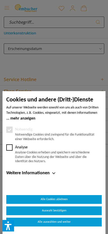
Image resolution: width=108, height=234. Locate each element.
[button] (8, 225)
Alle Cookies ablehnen (54, 199)
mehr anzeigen (22, 118)
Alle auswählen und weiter (54, 221)
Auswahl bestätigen (54, 210)
